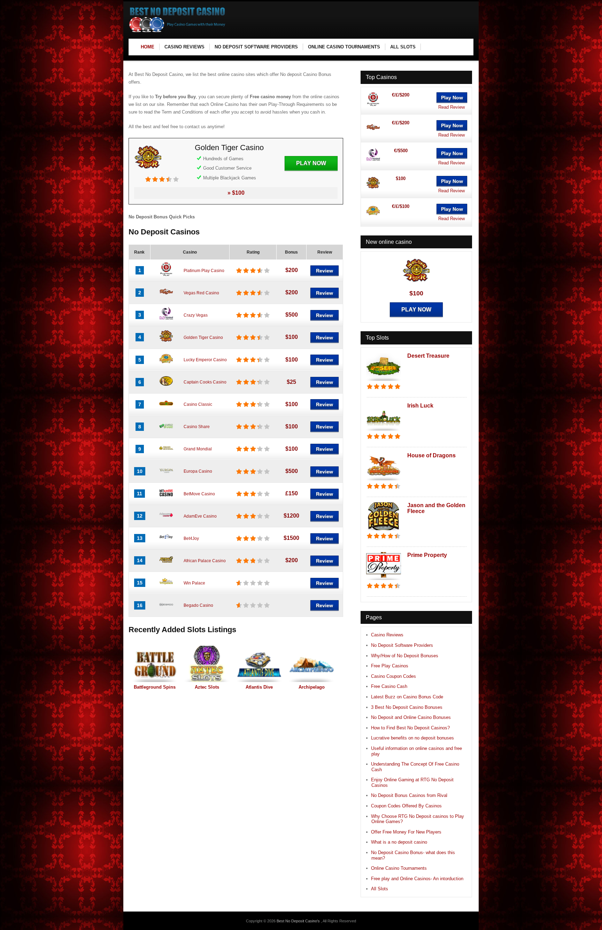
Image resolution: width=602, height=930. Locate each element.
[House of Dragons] (383, 480)
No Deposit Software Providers (402, 645)
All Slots (379, 888)
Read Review (451, 107)
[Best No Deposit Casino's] (177, 31)
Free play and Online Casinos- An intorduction (417, 878)
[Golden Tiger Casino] (148, 172)
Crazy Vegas (196, 315)
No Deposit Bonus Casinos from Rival (409, 795)
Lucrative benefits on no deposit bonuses (412, 738)
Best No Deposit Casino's (299, 921)
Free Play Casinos (389, 665)
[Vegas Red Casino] (166, 297)
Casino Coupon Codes (393, 676)
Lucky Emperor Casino (205, 359)
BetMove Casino (199, 493)
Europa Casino (198, 471)
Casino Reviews (387, 634)
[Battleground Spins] (154, 664)
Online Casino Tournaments (399, 868)
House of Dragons (431, 455)
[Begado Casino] (166, 609)
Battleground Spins (155, 687)
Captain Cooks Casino (205, 382)
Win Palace (194, 583)
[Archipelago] (311, 664)
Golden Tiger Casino (229, 147)
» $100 (236, 193)
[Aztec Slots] (207, 664)
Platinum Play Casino (204, 270)
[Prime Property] (383, 580)
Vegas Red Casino (201, 292)
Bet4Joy (191, 538)
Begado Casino (198, 605)
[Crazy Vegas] (166, 319)
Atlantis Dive (259, 687)
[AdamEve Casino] (166, 520)
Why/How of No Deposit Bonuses (404, 655)
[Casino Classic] (166, 408)
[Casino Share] (166, 431)
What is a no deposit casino (399, 842)
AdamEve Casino (200, 516)
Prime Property (427, 555)
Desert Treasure (428, 356)
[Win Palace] (166, 587)
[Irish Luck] (383, 431)
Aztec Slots (207, 687)
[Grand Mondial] (166, 453)
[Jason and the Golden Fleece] (383, 530)
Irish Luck (420, 406)
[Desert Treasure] (383, 381)
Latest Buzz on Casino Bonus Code (407, 696)
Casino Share (197, 426)
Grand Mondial (198, 449)
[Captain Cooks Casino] (166, 386)
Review (324, 270)
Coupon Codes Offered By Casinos (406, 805)
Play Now (311, 163)
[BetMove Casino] (166, 498)
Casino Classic (198, 404)
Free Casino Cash (389, 686)
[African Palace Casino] (166, 565)
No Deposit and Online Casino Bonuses (411, 717)
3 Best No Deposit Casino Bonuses (406, 707)
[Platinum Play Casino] (166, 274)
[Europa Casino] (166, 475)
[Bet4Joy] (166, 542)
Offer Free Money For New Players (406, 832)
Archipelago (312, 687)
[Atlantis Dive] (259, 664)
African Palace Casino (205, 560)
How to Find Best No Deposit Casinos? (410, 727)
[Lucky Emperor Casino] (166, 364)
